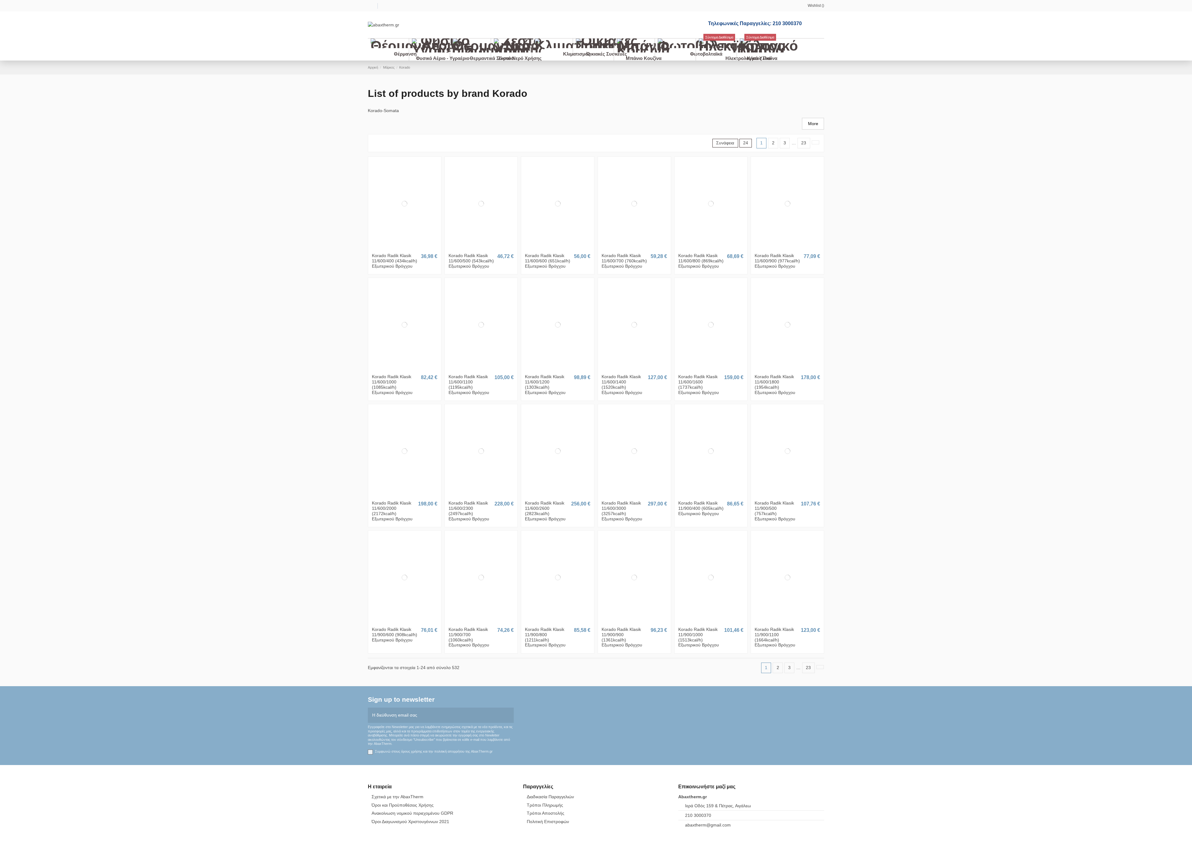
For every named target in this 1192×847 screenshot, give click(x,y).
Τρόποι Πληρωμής (545, 805)
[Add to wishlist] (401, 248)
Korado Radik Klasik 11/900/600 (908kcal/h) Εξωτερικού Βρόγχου (394, 634)
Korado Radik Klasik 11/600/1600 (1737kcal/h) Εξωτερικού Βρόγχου (698, 384)
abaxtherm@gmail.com (708, 824)
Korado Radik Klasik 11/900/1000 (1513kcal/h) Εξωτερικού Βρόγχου (698, 637)
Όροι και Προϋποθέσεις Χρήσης (403, 805)
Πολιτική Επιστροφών (548, 821)
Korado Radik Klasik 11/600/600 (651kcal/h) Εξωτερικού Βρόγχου (547, 261)
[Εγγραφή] (509, 715)
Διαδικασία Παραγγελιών (550, 796)
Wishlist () (816, 5)
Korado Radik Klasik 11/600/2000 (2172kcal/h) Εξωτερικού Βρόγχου (392, 510)
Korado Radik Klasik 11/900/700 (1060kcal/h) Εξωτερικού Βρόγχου (469, 637)
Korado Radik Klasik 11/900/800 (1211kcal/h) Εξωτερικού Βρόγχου (545, 637)
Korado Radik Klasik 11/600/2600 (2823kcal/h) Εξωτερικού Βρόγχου (545, 510)
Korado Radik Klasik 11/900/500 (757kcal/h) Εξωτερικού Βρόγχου (775, 510)
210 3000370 (698, 815)
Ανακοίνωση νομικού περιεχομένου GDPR (412, 813)
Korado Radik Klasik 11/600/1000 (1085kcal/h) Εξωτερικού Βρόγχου (392, 384)
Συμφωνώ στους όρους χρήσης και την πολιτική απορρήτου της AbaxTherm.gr (434, 751)
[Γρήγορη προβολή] (408, 248)
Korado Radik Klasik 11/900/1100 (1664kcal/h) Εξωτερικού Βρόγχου (775, 637)
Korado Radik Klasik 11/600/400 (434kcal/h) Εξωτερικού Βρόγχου (394, 261)
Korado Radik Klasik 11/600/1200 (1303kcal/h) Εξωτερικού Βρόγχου (545, 384)
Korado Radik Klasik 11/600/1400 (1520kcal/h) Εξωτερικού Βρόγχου (622, 384)
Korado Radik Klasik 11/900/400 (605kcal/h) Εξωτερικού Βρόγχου (701, 508)
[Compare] (404, 248)
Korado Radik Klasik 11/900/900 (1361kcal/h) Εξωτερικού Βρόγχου (622, 637)
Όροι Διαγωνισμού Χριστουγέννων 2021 (410, 821)
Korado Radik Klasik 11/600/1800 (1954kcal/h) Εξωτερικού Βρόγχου (775, 384)
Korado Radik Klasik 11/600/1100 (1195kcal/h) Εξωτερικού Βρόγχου (469, 384)
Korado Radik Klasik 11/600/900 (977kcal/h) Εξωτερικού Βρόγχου (777, 261)
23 (803, 142)
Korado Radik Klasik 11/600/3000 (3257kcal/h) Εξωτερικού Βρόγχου (622, 510)
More (813, 123)
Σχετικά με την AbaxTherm (397, 796)
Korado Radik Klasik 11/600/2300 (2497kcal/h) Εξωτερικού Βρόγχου (469, 510)
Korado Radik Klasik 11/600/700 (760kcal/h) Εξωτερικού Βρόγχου (624, 261)
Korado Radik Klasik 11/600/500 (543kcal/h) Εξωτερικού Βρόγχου (471, 261)
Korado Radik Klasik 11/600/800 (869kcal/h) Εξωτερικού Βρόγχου (701, 261)
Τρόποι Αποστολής (545, 813)
